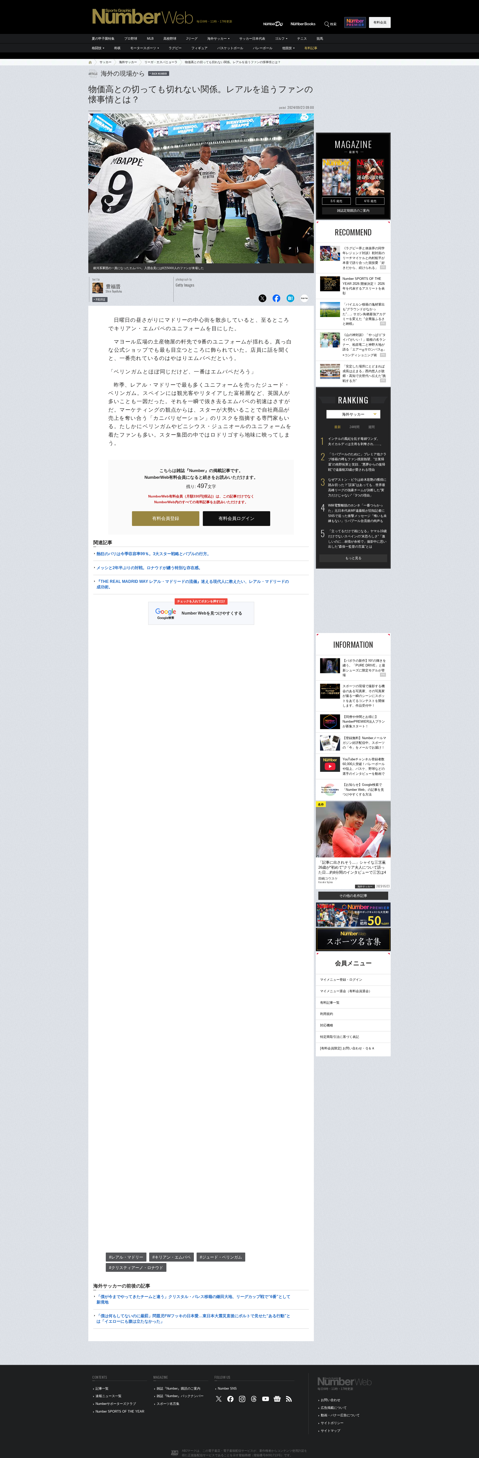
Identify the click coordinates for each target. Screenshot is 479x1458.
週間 (371, 427)
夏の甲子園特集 (103, 38)
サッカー (106, 62)
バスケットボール (230, 48)
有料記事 (310, 48)
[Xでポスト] (262, 300)
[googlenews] (277, 1400)
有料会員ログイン (236, 518)
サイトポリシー (332, 1423)
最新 (337, 427)
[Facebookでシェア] (276, 300)
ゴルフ (280, 38)
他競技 (287, 48)
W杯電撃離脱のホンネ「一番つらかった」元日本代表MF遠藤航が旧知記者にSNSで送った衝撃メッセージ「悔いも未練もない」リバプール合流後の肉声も (357, 513)
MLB (150, 38)
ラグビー (175, 48)
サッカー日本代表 (252, 38)
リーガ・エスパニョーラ (160, 62)
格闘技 (97, 48)
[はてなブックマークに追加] (290, 300)
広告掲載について (334, 1408)
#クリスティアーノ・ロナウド (136, 1268)
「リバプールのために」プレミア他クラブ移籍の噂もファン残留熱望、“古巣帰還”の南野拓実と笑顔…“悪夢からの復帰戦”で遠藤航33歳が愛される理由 (357, 462)
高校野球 (169, 38)
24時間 (354, 427)
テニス (302, 38)
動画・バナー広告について (340, 1415)
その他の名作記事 (353, 896)
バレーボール (262, 48)
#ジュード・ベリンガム (221, 1257)
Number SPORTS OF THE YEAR (120, 1411)
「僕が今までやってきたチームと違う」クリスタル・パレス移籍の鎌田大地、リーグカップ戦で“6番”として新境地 (193, 1299)
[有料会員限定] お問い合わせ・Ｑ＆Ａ (347, 1048)
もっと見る (353, 558)
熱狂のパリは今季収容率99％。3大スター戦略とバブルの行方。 (154, 554)
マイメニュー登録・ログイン (341, 979)
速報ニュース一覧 (108, 1396)
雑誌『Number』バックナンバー (180, 1396)
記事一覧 (102, 1388)
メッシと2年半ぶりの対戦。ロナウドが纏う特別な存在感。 (150, 568)
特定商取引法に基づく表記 (339, 1037)
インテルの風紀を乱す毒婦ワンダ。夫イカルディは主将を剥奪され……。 (355, 441)
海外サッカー (217, 38)
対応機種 (326, 1025)
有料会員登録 (165, 518)
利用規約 (326, 1014)
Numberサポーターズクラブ (116, 1404)
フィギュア (199, 48)
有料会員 (379, 22)
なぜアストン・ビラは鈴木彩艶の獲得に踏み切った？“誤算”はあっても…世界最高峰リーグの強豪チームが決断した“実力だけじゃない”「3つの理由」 (357, 487)
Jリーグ (192, 38)
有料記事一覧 (330, 1002)
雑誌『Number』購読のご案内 (178, 1388)
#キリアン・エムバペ (171, 1257)
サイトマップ (330, 1431)
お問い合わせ (330, 1400)
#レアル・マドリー (126, 1257)
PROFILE (101, 300)
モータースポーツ (143, 48)
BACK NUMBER (159, 73)
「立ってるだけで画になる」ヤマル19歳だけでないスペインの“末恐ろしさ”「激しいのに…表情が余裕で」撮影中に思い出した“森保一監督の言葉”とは (357, 538)
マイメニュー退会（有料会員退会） (346, 991)
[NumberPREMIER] (355, 22)
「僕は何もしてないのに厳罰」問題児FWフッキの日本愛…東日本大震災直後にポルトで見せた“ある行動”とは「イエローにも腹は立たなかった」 (193, 1318)
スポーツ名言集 (168, 1404)
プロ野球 (130, 38)
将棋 (117, 48)
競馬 (320, 38)
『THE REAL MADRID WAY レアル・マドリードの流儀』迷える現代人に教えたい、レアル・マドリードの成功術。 (193, 584)
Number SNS (227, 1388)
